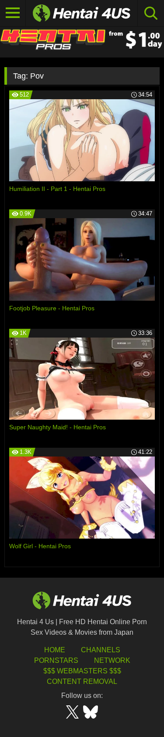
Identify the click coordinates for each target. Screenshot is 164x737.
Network (112, 660)
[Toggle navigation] (13, 13)
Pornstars (56, 660)
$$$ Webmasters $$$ (82, 671)
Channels (100, 650)
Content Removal (82, 681)
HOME (54, 650)
